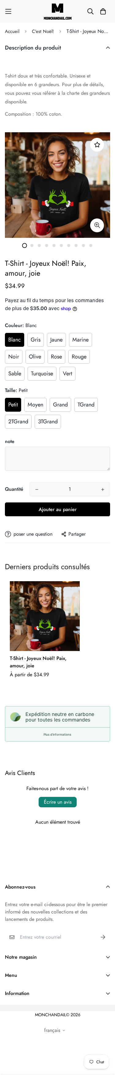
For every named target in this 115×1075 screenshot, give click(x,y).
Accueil (12, 31)
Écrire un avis (57, 801)
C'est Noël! (43, 31)
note (9, 441)
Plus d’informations (57, 734)
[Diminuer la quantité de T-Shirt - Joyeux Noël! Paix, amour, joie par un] (37, 489)
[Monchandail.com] (57, 11)
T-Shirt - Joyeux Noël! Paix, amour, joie (38, 662)
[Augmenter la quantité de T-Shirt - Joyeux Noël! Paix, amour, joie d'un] (103, 489)
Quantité (14, 489)
